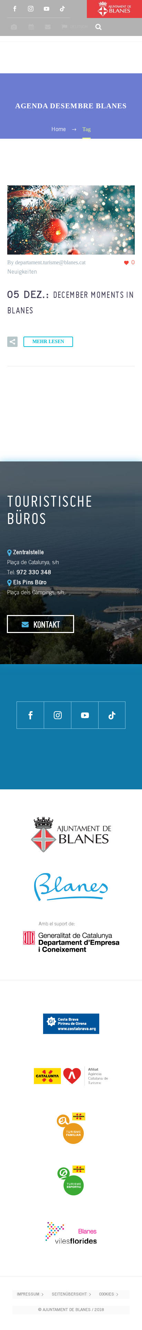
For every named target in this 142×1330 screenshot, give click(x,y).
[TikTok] (62, 9)
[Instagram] (31, 9)
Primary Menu (128, 58)
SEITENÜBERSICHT (69, 1294)
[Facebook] (15, 9)
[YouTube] (46, 9)
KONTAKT (46, 624)
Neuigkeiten (22, 272)
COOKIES (106, 1294)
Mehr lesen (48, 341)
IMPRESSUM (28, 1294)
